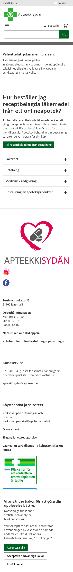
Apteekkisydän (30, 14)
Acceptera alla (16, 547)
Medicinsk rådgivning (20, 181)
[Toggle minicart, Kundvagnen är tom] (66, 26)
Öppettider (8, 2)
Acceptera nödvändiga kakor (25, 556)
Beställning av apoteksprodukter (29, 192)
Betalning (12, 170)
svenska (62, 2)
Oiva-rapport (11, 429)
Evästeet (8, 417)
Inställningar (15, 564)
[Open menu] (7, 25)
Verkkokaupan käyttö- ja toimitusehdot (27, 421)
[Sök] (64, 34)
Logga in (53, 25)
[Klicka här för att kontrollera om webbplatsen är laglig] (36, 470)
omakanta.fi (10, 128)
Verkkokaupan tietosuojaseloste (23, 413)
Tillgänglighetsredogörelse (20, 437)
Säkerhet (11, 159)
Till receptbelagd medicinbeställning (28, 145)
